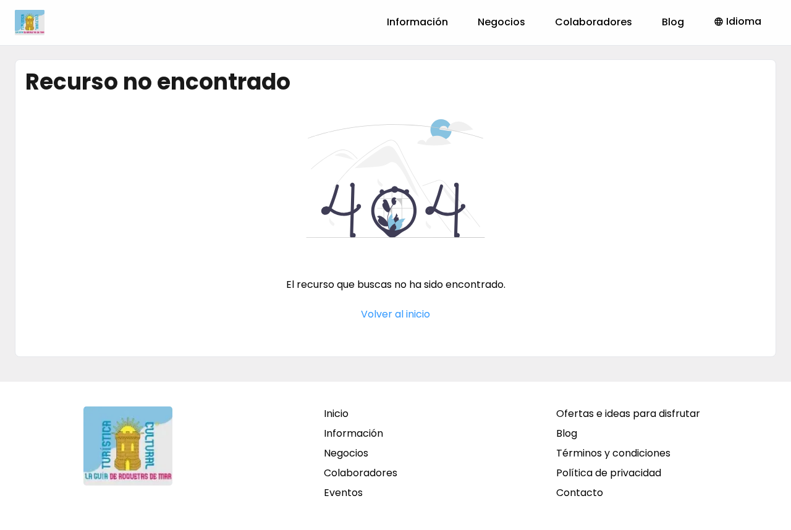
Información (417, 22)
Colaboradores (593, 22)
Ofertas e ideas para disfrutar (628, 413)
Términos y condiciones (613, 453)
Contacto (579, 493)
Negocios (501, 22)
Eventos (343, 493)
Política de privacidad (608, 473)
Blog (673, 22)
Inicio (336, 413)
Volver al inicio (395, 314)
